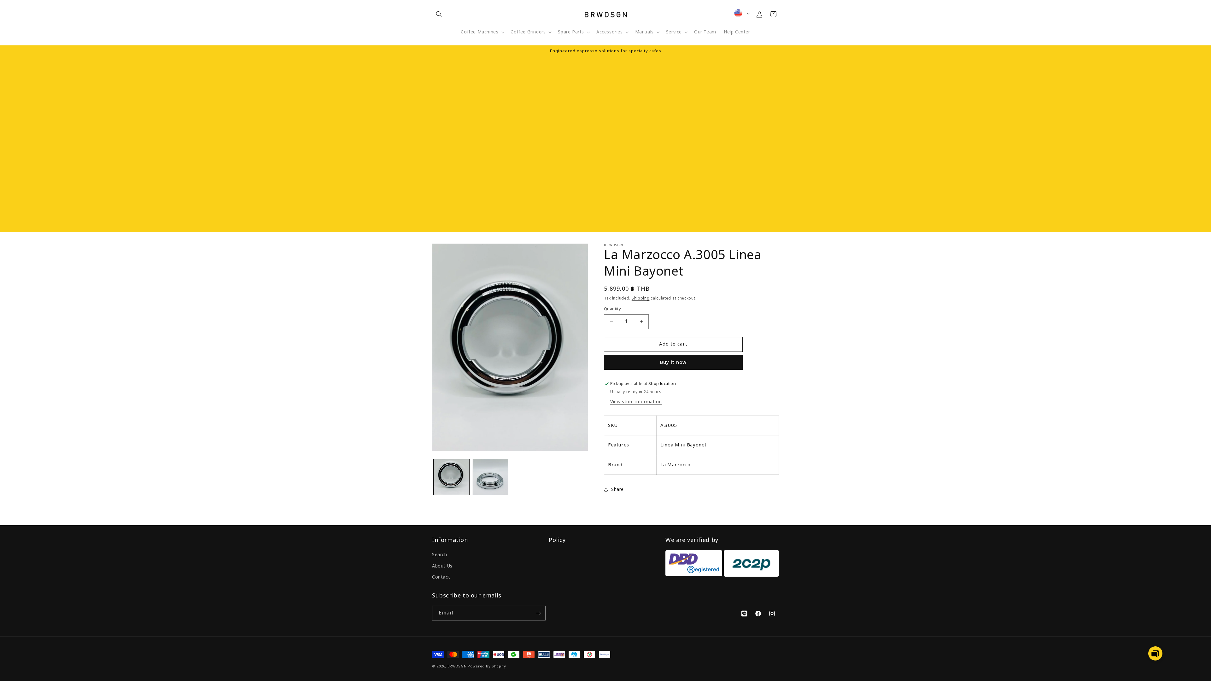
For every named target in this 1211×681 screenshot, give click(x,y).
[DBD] (693, 564)
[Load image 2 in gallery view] (490, 477)
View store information (636, 402)
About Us (442, 566)
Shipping (641, 298)
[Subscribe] (538, 613)
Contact (441, 577)
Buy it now (673, 362)
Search (439, 554)
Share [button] (617, 489)
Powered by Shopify (487, 666)
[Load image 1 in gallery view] (451, 477)
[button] (439, 14)
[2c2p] (750, 564)
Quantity (612, 309)
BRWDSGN (457, 666)
